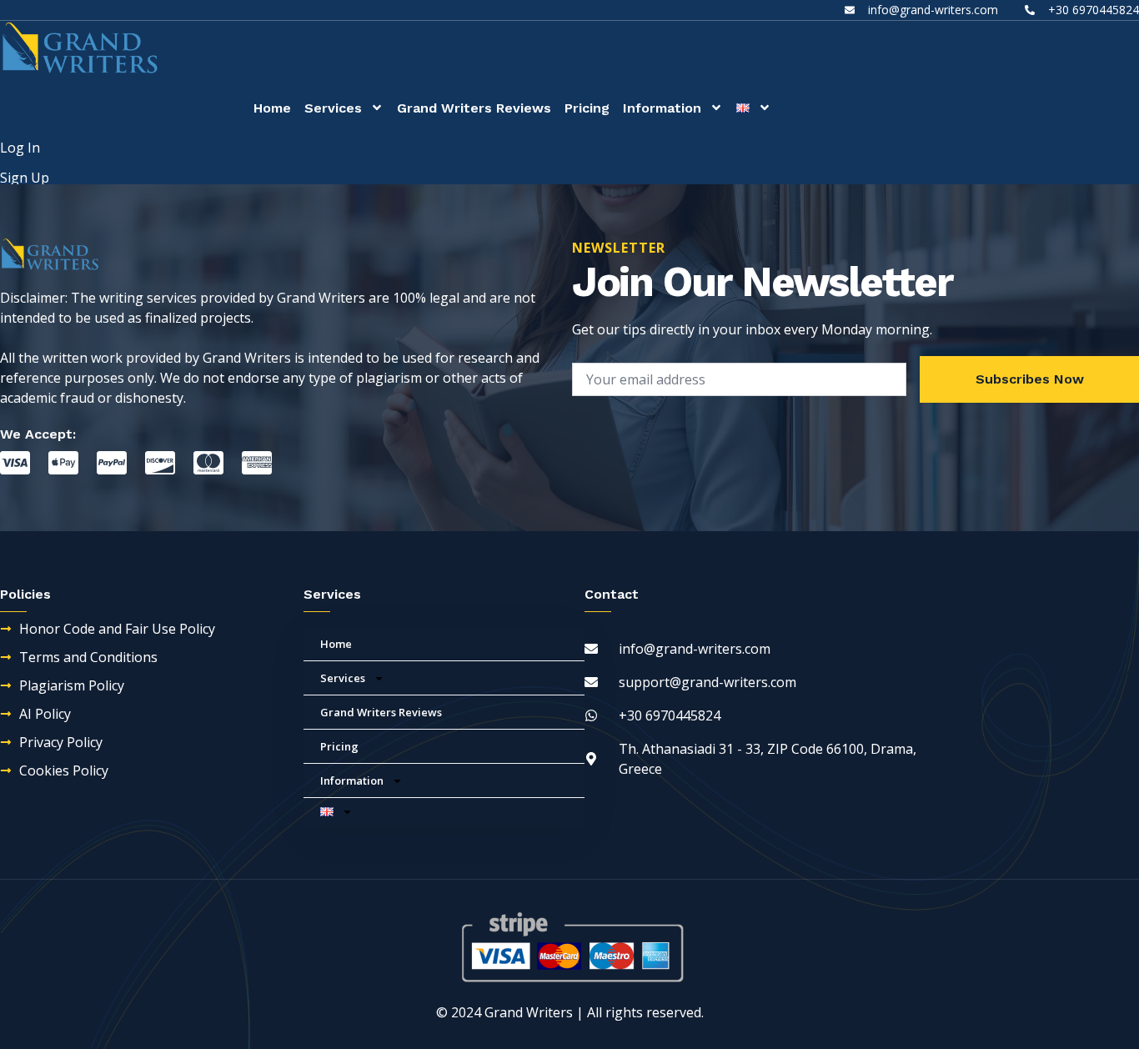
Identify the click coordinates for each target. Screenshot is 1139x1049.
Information (662, 108)
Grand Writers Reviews (474, 108)
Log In (20, 147)
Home (272, 108)
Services (333, 108)
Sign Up (24, 177)
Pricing (587, 108)
